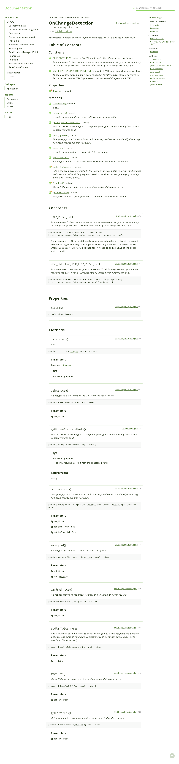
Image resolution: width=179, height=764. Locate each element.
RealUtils (13, 59)
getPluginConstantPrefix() (67, 122)
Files (9, 116)
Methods (154, 31)
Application (12, 88)
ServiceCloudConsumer (21, 63)
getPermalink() (61, 192)
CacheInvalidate (17, 25)
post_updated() (61, 135)
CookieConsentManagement (24, 29)
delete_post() (60, 113)
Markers (11, 106)
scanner (85, 17)
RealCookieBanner (19, 67)
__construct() (60, 103)
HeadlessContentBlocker (22, 44)
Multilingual (15, 48)
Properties (154, 28)
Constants (154, 25)
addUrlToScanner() (63, 167)
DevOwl (10, 21)
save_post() (59, 148)
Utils (11, 76)
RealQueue (14, 55)
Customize (14, 33)
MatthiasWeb (13, 72)
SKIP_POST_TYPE (62, 58)
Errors (10, 102)
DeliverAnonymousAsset (22, 37)
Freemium (14, 40)
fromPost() (59, 183)
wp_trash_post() (61, 157)
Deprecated (13, 99)
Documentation (18, 8)
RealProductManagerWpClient (25, 52)
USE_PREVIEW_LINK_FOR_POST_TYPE (73, 71)
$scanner (58, 91)
